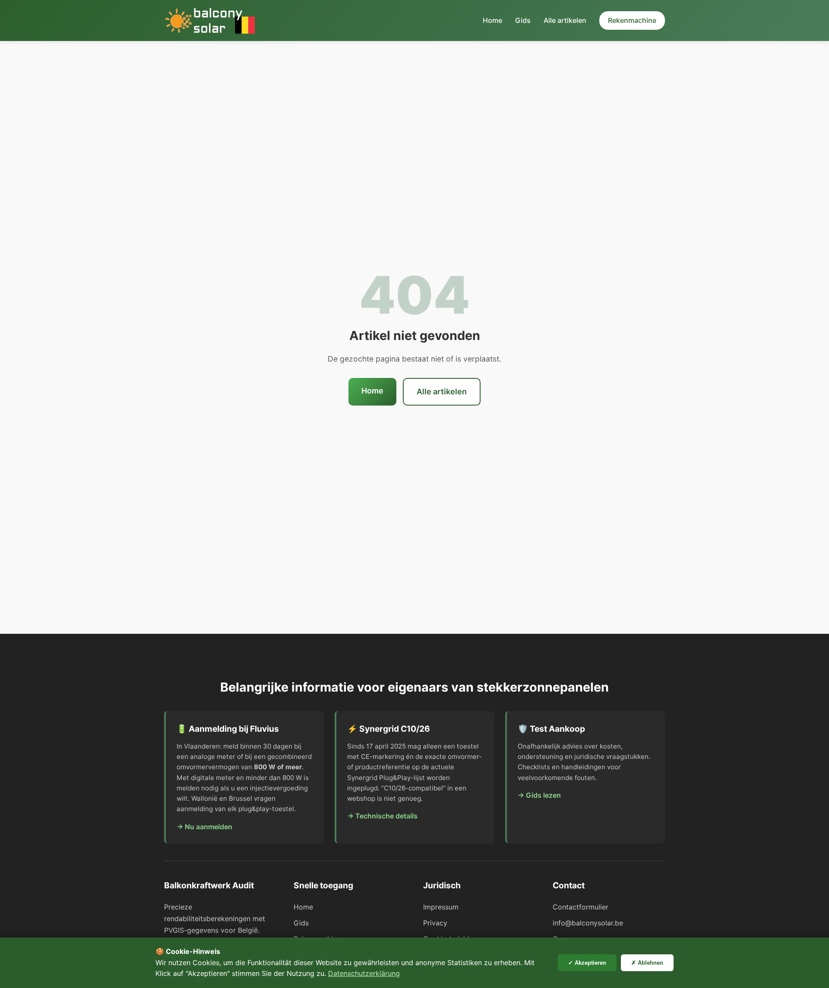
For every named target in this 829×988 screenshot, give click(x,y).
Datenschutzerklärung (364, 973)
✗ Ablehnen (647, 963)
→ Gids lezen (539, 795)
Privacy (435, 923)
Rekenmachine (632, 20)
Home (492, 20)
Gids (523, 20)
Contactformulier (580, 907)
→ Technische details (382, 816)
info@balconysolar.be (588, 923)
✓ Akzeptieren (587, 963)
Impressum (441, 907)
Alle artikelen (565, 20)
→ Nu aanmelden (204, 826)
